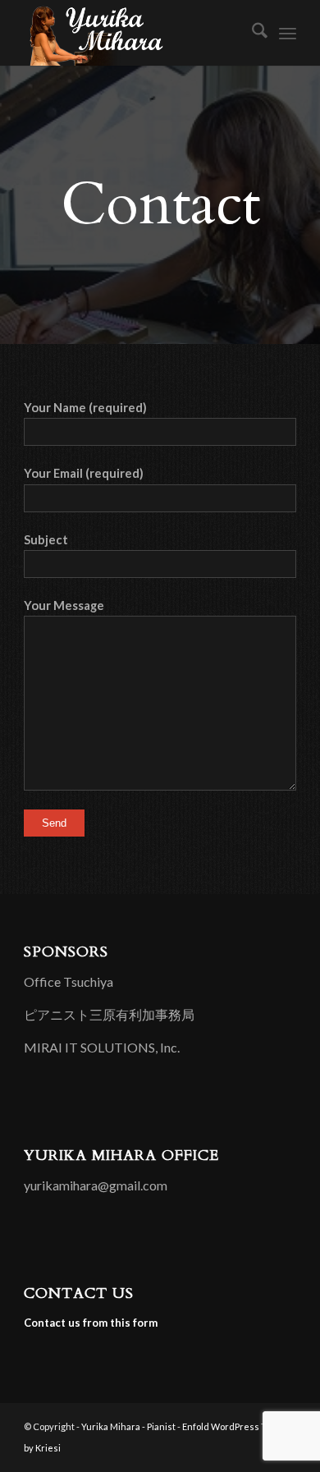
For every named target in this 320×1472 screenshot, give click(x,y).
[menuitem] (251, 33)
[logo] (132, 33)
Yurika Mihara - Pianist (128, 1426)
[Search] (251, 33)
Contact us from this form (91, 1322)
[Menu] (287, 33)
